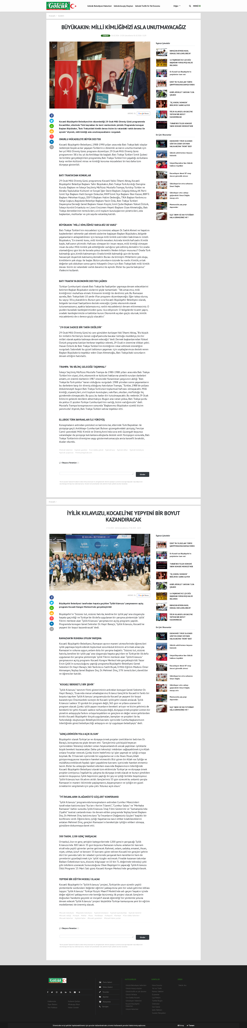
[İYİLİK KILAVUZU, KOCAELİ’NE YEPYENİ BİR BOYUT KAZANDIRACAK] (99, 562)
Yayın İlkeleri (52, 1004)
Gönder (142, 474)
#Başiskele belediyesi (84, 913)
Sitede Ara (182, 985)
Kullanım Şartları (74, 1001)
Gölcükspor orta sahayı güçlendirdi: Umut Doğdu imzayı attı (180, 195)
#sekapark (108, 915)
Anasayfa (52, 16)
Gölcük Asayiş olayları (123, 6)
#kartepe (117, 915)
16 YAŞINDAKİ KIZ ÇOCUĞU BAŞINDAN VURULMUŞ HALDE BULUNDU (181, 62)
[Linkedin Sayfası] (67, 992)
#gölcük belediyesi (137, 450)
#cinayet (76, 915)
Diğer (176, 6)
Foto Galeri (107, 982)
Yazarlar (105, 992)
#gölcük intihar (122, 450)
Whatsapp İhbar (74, 1004)
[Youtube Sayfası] (62, 992)
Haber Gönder (73, 1007)
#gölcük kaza (110, 450)
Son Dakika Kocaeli (133, 997)
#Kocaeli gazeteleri (95, 918)
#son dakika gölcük (96, 450)
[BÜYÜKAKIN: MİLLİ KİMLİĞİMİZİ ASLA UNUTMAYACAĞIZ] (99, 75)
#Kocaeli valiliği (65, 915)
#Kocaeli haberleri (66, 918)
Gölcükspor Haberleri (134, 1001)
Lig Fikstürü (156, 997)
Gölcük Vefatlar (131, 994)
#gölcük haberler (135, 913)
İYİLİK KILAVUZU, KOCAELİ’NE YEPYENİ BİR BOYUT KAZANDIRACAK (181, 114)
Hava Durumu (157, 985)
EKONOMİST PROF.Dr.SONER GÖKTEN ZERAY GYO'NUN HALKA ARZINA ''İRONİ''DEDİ (181, 144)
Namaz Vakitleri (158, 991)
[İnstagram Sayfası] (58, 992)
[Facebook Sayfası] (48, 992)
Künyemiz (106, 1002)
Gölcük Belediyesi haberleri (99, 6)
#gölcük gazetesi (80, 450)
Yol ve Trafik (157, 988)
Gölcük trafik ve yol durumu (147, 6)
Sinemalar (156, 1004)
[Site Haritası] (76, 992)
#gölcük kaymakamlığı (118, 913)
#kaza (90, 915)
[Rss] (71, 992)
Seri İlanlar (156, 1007)
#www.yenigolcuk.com (83, 452)
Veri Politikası (52, 1007)
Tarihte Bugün (157, 1001)
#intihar (83, 915)
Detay (181, 1025)
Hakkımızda (52, 1001)
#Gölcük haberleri (66, 450)
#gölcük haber (80, 918)
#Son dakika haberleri (131, 915)
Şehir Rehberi (157, 1010)
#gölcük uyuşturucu (66, 452)
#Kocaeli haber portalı (112, 918)
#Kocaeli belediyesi (66, 913)
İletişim (105, 1006)
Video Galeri (107, 987)
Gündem (61, 16)
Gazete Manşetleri (159, 1013)
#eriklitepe (99, 915)
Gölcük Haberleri (132, 1009)
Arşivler (105, 997)
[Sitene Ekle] (80, 992)
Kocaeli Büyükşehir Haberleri (133, 1005)
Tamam (191, 1025)
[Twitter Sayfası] (53, 992)
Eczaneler (155, 994)
